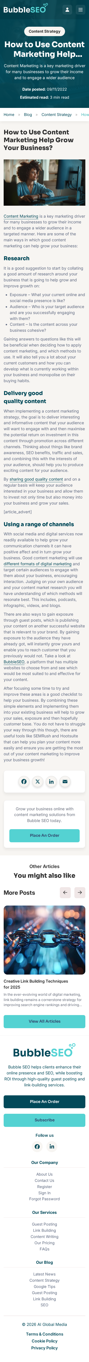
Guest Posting (44, 1224)
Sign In (44, 1193)
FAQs (45, 1249)
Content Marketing (21, 216)
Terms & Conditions (44, 1334)
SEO (44, 1305)
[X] (37, 781)
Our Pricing (44, 1243)
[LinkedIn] (51, 781)
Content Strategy (44, 31)
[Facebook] (23, 781)
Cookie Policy (45, 1341)
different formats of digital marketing (38, 563)
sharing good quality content (36, 479)
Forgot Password (44, 1199)
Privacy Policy (44, 1347)
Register (44, 1186)
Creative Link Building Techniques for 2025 (36, 984)
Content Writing (44, 1236)
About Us (44, 1174)
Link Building (44, 1230)
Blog (28, 114)
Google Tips (44, 1286)
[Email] (65, 781)
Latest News (44, 1274)
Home (9, 114)
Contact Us (44, 1180)
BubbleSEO (14, 661)
